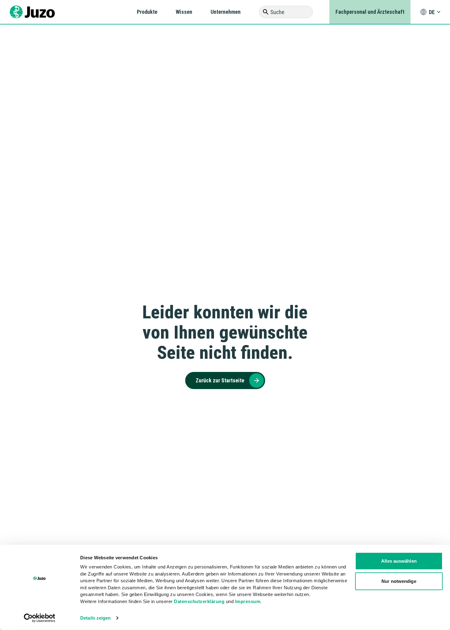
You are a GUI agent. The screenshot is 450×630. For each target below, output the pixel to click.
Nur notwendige (398, 580)
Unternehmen (226, 12)
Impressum (248, 601)
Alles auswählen (399, 561)
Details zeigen (95, 618)
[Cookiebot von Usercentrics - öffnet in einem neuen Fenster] (39, 618)
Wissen (184, 12)
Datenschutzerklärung (199, 601)
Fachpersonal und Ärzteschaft (370, 12)
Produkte (147, 12)
